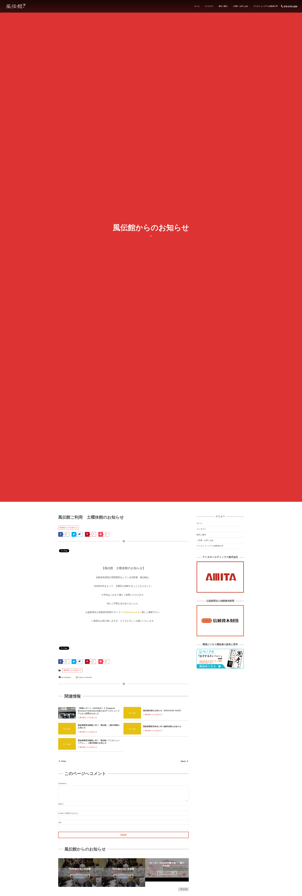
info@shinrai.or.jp (131, 612)
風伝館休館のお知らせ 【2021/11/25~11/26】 (162, 710)
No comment (66, 677)
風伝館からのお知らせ (68, 528)
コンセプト (209, 6)
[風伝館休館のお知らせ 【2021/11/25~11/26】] (132, 717)
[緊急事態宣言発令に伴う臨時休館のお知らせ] (132, 733)
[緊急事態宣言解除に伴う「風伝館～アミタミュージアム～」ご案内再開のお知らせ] (67, 748)
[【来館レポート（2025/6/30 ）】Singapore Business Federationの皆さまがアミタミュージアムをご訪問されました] (67, 718)
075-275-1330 (290, 6)
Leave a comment (85, 677)
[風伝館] (24, 6)
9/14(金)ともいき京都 (123, 869)
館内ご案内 (223, 6)
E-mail (60, 813)
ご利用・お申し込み (240, 6)
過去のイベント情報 (80, 876)
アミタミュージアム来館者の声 (265, 6)
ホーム (197, 6)
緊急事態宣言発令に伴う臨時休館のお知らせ (162, 726)
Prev (64, 761)
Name (60, 804)
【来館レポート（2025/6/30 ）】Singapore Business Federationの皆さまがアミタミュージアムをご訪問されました (99, 711)
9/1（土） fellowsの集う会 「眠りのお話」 (167, 864)
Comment (62, 784)
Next (183, 761)
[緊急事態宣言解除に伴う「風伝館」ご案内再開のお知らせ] (67, 733)
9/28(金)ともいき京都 (80, 869)
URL (60, 823)
